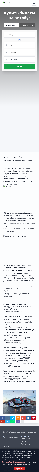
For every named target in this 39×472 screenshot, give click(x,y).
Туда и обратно (27, 25)
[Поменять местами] (19, 40)
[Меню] (34, 3)
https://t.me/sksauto (27, 381)
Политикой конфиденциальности (14, 462)
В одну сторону (11, 25)
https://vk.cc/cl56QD (14, 342)
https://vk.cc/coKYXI (14, 311)
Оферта (6, 446)
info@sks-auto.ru (13, 366)
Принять (19, 468)
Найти (20, 66)
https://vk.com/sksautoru (20, 363)
